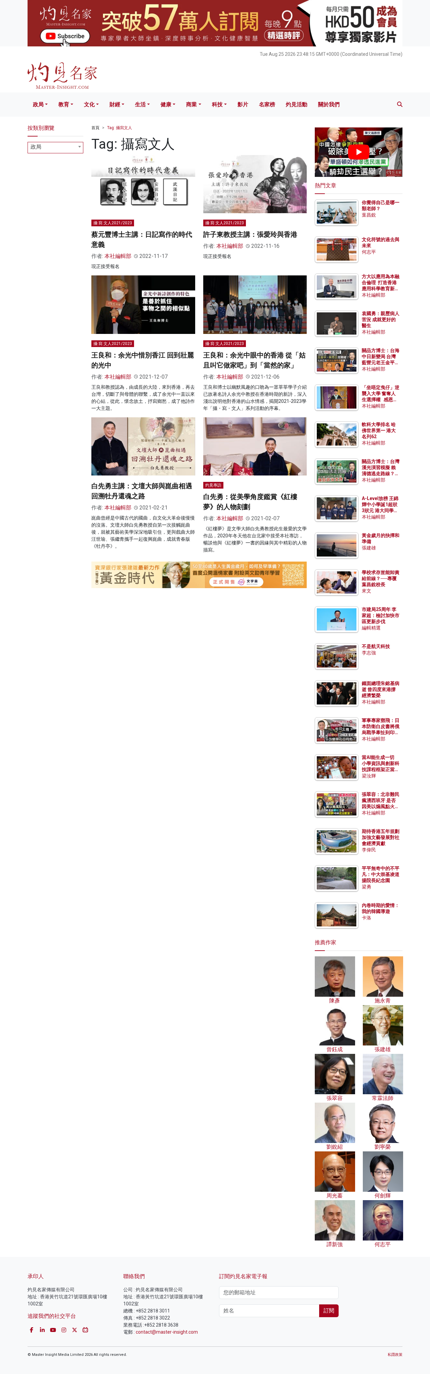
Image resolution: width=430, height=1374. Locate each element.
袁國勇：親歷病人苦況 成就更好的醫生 (380, 319)
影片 (243, 104)
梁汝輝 (369, 775)
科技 (217, 104)
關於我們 (329, 104)
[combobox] (55, 147)
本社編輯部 (117, 256)
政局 (38, 104)
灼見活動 (296, 104)
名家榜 (267, 104)
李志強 (369, 652)
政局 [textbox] (36, 147)
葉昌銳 (369, 215)
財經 (115, 104)
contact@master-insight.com (167, 1332)
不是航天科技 (376, 646)
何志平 (369, 252)
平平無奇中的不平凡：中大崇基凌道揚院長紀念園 (380, 874)
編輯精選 (371, 628)
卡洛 (366, 917)
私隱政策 (395, 1354)
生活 (140, 104)
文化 (89, 104)
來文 (366, 591)
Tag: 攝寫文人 (119, 127)
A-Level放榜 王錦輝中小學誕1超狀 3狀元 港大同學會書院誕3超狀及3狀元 (380, 511)
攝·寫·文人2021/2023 (112, 223)
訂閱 (329, 1310)
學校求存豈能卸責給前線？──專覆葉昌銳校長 (380, 578)
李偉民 (369, 849)
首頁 (95, 127)
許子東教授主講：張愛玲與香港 (250, 234)
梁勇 (366, 886)
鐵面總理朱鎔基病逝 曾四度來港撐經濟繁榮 (380, 689)
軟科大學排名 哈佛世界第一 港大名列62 (379, 430)
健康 (166, 104)
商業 (191, 104)
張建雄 (369, 547)
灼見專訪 (213, 485)
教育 (63, 104)
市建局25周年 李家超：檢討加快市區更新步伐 (380, 615)
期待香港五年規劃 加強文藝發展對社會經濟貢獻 (380, 837)
